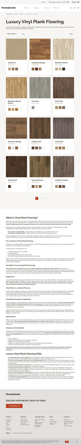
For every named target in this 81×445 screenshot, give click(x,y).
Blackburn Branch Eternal (14, 102)
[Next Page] (47, 198)
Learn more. (49, 442)
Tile (6, 426)
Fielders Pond (36, 142)
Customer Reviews (53, 421)
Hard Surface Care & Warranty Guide (39, 423)
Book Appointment (15, 406)
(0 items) (78, 8)
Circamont (35, 101)
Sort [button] (71, 33)
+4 (67, 107)
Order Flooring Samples (69, 421)
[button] (71, 8)
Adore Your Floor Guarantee (52, 423)
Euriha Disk (59, 101)
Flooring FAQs (23, 423)
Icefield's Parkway (61, 180)
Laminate (8, 424)
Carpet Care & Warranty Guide (40, 420)
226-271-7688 (75, 2)
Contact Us (56, 8)
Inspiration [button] (36, 8)
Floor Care (8, 428)
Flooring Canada (9, 14)
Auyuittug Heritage (38, 63)
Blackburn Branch (61, 63)
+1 (43, 186)
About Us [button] (46, 8)
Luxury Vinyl (8, 419)
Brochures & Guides (24, 424)
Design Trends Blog (24, 421)
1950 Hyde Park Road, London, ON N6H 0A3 (22, 433)
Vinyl (21, 14)
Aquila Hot (12, 63)
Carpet (7, 423)
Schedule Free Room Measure (68, 423)
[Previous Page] (33, 198)
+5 (20, 69)
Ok (66, 441)
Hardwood (8, 421)
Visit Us (43, 2)
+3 (20, 147)
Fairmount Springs (14, 142)
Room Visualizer (23, 419)
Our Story (51, 419)
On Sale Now (8, 429)
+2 (20, 109)
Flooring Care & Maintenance (38, 426)
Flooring (16, 14)
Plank (23, 33)
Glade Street (12, 180)
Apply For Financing (68, 425)
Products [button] (26, 8)
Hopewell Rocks (37, 180)
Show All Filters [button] (11, 33)
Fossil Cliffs (59, 142)
